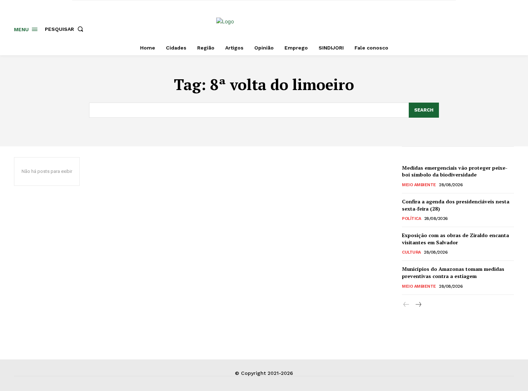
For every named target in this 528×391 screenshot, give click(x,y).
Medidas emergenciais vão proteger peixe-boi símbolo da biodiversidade (455, 171)
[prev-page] (406, 304)
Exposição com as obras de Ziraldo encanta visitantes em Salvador (455, 239)
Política (411, 218)
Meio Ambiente (419, 184)
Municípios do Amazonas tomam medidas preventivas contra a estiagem (453, 272)
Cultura (411, 252)
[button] (65, 29)
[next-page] (417, 304)
